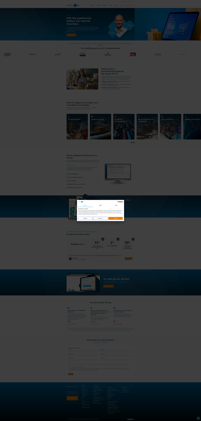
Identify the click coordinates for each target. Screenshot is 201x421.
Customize (100, 218)
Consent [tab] (84, 205)
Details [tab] (100, 205)
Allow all (115, 218)
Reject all (85, 218)
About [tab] (116, 205)
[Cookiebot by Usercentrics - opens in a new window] (118, 202)
